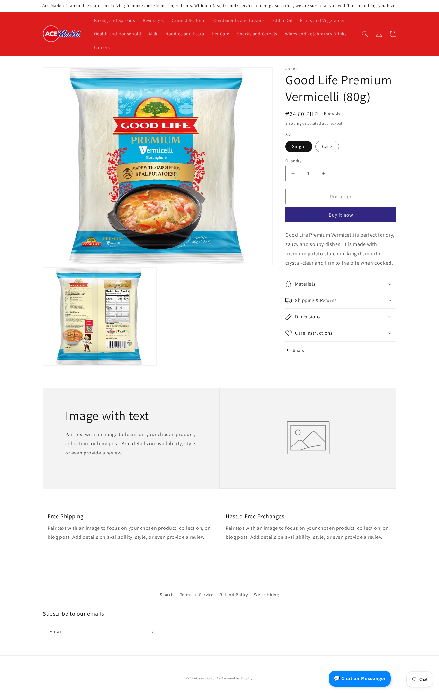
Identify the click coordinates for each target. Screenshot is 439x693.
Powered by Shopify (237, 678)
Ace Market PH (210, 678)
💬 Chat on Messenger (360, 678)
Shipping (293, 123)
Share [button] (299, 350)
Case (327, 146)
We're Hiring (266, 594)
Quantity (293, 161)
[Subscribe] (151, 631)
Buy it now (341, 215)
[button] (365, 34)
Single (299, 146)
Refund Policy (234, 594)
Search (167, 594)
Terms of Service (197, 594)
